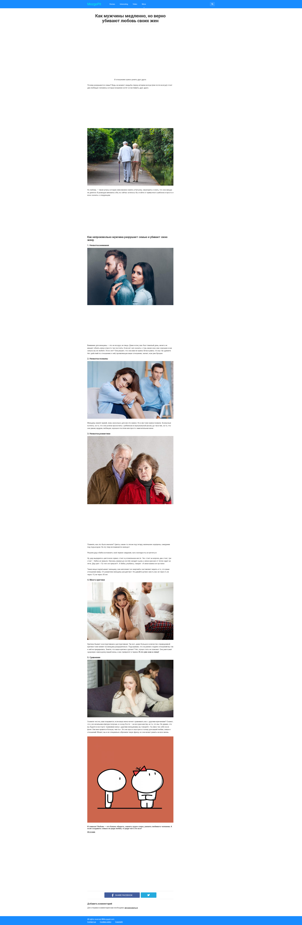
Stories (112, 4)
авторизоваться (131, 908)
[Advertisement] (121, 51)
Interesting (124, 4)
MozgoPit (94, 4)
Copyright (119, 922)
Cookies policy (105, 922)
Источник (91, 832)
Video (135, 4)
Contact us (91, 922)
